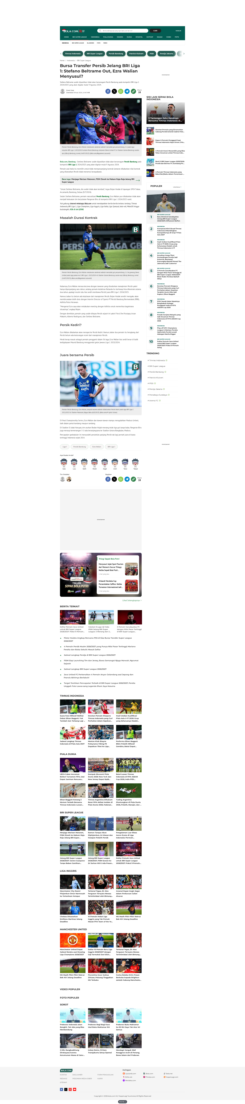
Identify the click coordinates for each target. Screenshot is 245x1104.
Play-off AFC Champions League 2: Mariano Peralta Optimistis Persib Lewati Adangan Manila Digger (167, 331)
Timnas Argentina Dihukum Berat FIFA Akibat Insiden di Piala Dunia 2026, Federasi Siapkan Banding (100, 802)
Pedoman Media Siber (82, 1079)
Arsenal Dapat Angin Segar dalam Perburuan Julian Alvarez (128, 893)
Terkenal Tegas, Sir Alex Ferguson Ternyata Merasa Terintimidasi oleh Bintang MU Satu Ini (99, 893)
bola (73, 31)
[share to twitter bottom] (114, 479)
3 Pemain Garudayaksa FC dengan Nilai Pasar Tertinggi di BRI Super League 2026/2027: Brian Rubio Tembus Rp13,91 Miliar (129, 629)
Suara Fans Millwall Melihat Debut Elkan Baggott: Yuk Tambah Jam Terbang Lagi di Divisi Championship (72, 718)
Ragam (159, 37)
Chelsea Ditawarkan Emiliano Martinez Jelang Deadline (71, 919)
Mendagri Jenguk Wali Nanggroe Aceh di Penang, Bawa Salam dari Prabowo (128, 1052)
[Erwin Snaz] (63, 91)
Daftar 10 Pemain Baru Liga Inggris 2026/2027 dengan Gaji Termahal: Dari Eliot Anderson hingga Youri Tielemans (100, 951)
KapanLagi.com (172, 1077)
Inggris (120, 37)
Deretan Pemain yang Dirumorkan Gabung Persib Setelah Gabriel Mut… (169, 131)
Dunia (129, 37)
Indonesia (95, 37)
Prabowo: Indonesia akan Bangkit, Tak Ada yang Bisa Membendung (72, 1027)
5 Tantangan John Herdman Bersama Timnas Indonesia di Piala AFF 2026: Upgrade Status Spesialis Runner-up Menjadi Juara (165, 119)
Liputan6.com (130, 1074)
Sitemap (63, 1082)
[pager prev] (61, 54)
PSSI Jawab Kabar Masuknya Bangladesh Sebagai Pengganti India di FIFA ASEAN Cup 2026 (168, 304)
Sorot (64, 1004)
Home (66, 37)
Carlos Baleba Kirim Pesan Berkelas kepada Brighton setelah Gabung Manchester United (128, 977)
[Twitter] (65, 1089)
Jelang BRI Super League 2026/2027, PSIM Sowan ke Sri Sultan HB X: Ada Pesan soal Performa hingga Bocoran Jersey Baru (100, 860)
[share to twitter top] (114, 91)
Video (168, 37)
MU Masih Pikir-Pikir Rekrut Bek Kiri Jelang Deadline (128, 917)
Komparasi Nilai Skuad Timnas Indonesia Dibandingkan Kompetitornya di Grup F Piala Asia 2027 (169, 232)
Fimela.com (150, 1077)
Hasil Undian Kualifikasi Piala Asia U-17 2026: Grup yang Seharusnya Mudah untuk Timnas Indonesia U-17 (129, 718)
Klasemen (90, 43)
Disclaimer (77, 1075)
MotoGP (149, 37)
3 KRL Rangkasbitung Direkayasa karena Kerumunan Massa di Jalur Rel (71, 1052)
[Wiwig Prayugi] (68, 479)
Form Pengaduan (105, 1075)
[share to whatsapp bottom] (120, 479)
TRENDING (152, 353)
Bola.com (149, 1074)
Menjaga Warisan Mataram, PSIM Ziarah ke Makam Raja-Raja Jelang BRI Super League (72, 835)
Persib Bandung (130, 161)
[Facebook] (61, 1089)
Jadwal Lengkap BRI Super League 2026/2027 (85, 669)
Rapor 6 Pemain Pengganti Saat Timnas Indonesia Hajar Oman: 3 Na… (170, 141)
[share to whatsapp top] (120, 91)
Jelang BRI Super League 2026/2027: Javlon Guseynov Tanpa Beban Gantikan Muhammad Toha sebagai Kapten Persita (72, 860)
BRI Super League (79, 37)
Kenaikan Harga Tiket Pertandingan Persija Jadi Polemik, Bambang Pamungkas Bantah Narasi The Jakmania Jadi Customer (169, 259)
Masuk (178, 31)
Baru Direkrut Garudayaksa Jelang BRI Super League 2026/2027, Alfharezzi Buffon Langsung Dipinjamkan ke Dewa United (168, 219)
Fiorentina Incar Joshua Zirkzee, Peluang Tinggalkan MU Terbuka (100, 977)
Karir (100, 1079)
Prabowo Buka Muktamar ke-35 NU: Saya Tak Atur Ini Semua (128, 1027)
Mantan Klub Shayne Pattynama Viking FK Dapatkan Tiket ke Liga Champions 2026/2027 (98, 743)
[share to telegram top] (127, 91)
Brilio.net (128, 1077)
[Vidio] (70, 1089)
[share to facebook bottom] (108, 479)
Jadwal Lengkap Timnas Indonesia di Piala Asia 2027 (72, 742)
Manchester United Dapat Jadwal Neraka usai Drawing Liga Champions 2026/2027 (72, 951)
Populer (156, 186)
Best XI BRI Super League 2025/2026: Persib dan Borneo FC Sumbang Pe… (170, 162)
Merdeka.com (130, 1080)
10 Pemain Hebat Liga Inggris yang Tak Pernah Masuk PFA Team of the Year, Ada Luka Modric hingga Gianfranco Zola (101, 919)
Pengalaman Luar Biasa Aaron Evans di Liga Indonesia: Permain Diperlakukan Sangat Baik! (128, 835)
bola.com (111, 1096)
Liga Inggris (68, 871)
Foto (177, 37)
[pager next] (184, 54)
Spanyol (139, 37)
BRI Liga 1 (72, 164)
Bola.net (169, 1074)
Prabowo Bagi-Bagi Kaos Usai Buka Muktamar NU (99, 1026)
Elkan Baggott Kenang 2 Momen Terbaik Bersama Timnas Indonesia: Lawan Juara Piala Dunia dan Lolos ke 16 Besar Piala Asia (72, 802)
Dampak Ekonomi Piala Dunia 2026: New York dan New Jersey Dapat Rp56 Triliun (99, 776)
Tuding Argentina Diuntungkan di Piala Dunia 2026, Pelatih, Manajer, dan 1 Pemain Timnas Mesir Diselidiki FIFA (128, 802)
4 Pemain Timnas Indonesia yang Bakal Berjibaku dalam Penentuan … (169, 173)
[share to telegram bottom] (127, 479)
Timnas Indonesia (72, 696)
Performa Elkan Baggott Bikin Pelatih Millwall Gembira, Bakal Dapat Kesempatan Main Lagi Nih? (128, 743)
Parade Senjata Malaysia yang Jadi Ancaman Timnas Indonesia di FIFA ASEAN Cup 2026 (169, 318)
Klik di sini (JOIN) (77, 209)
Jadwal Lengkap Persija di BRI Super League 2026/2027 (90, 655)
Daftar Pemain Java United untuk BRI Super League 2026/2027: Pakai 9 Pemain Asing (71, 629)
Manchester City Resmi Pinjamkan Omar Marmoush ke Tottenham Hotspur (72, 893)
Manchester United (73, 929)
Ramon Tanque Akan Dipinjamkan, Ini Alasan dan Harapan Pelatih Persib (100, 835)
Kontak (63, 1075)
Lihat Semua (176, 187)
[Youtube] (74, 1089)
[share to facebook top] (108, 91)
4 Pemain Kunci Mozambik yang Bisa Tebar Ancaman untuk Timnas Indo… (170, 152)
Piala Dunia (108, 37)
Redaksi (63, 1079)
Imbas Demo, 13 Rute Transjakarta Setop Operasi (100, 1051)
